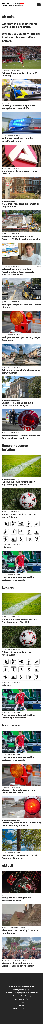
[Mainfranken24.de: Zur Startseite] (13, 4)
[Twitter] (21, 979)
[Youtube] (28, 979)
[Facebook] (15, 979)
